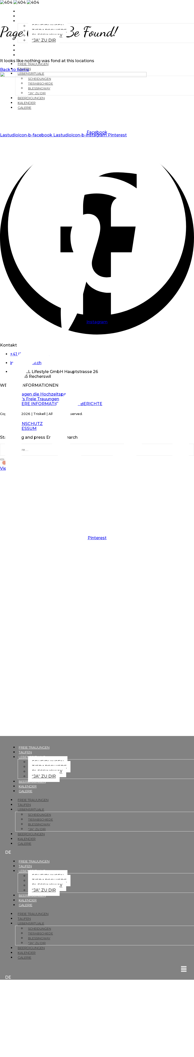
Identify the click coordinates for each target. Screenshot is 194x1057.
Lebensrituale (31, 73)
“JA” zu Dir (44, 40)
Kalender (28, 50)
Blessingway (39, 88)
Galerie (25, 55)
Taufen (25, 16)
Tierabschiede (40, 83)
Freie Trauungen (34, 11)
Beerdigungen (32, 45)
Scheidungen (39, 79)
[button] (97, 119)
